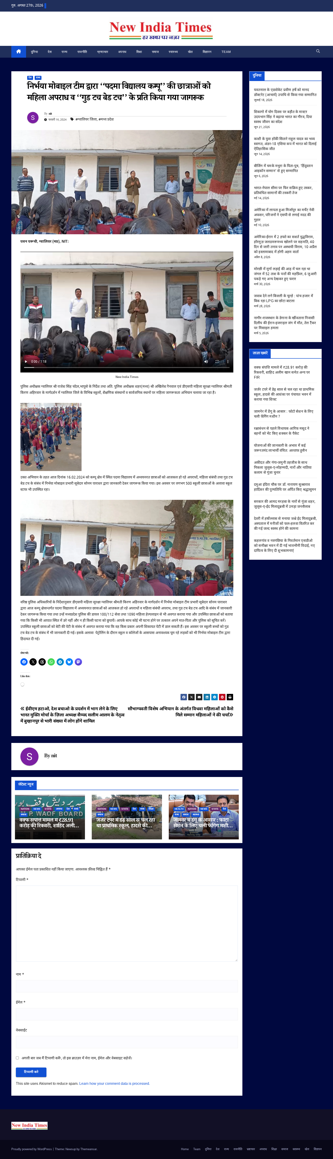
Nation (25, 809)
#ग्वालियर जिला (86, 119)
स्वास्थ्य (173, 52)
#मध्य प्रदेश (106, 119)
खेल (190, 52)
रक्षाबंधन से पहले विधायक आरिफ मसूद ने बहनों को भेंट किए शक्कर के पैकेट (281, 431)
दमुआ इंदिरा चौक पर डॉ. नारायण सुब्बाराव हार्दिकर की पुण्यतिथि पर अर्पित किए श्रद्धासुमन (285, 487)
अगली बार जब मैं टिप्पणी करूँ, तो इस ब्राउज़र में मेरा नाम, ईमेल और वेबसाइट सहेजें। (77, 1058)
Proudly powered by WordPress (32, 1149)
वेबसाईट (21, 1030)
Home (185, 1149)
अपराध (122, 52)
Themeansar (88, 1149)
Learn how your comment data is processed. (114, 1084)
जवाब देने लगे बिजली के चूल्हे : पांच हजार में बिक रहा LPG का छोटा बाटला (283, 299)
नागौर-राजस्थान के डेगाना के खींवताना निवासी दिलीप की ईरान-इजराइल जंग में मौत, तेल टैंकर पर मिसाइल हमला (285, 323)
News (37, 809)
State (48, 809)
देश (50, 52)
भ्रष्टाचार (102, 52)
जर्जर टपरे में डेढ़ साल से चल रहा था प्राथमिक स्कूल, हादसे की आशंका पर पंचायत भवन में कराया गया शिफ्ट (284, 394)
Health (179, 809)
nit (50, 114)
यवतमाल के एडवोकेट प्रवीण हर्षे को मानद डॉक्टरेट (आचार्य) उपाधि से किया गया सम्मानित (285, 93)
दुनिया (34, 52)
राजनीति (82, 52)
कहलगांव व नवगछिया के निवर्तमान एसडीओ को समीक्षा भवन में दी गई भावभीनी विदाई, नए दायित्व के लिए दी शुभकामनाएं (284, 546)
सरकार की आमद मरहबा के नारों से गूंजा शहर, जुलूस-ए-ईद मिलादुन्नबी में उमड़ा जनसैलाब (284, 504)
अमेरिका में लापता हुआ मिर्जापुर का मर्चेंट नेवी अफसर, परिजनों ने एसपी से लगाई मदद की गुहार (284, 215)
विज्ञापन (207, 52)
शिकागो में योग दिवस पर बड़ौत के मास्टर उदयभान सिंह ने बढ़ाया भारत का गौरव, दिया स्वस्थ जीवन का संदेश (283, 117)
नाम (20, 974)
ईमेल (21, 1002)
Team (226, 52)
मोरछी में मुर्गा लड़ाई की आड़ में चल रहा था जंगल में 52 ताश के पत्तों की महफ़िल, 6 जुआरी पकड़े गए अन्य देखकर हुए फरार (285, 274)
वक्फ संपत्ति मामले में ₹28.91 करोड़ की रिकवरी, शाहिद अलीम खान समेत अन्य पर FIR (48, 826)
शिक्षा (139, 52)
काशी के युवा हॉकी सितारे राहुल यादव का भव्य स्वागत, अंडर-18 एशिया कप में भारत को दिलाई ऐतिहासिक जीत (285, 144)
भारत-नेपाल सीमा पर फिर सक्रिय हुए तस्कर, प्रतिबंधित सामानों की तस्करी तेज (283, 191)
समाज (155, 52)
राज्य (65, 52)
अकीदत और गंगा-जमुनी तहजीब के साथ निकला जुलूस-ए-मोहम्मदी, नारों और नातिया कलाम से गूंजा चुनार (282, 468)
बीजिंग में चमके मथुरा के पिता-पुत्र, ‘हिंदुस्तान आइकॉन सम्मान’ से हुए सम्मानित (283, 169)
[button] (318, 51)
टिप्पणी (22, 880)
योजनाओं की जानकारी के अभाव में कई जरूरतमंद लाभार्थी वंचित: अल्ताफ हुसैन (280, 448)
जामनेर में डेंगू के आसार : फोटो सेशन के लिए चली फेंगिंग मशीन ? (202, 826)
